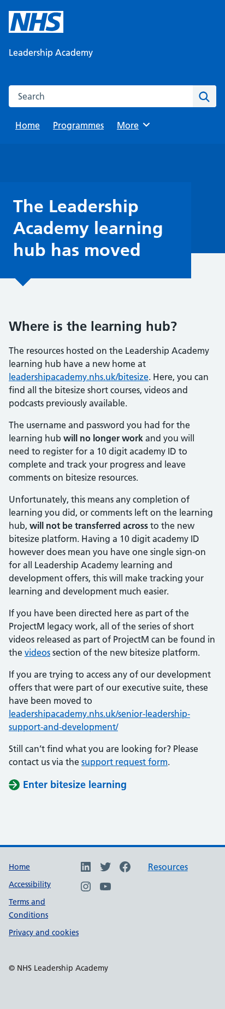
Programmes (78, 125)
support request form (124, 761)
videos (37, 652)
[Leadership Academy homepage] (36, 22)
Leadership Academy (51, 52)
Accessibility (30, 884)
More (131, 125)
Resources (168, 866)
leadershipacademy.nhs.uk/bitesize (79, 376)
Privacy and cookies (44, 932)
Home (27, 125)
